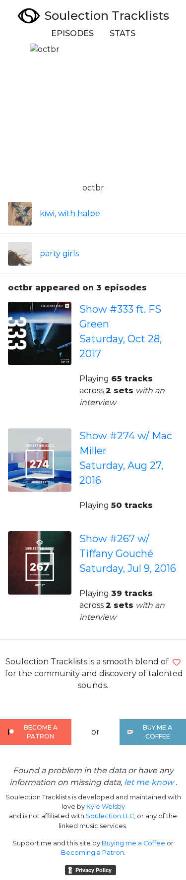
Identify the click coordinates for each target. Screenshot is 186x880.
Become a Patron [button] (41, 732)
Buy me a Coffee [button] (157, 732)
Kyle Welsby (105, 806)
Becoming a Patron (92, 852)
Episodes (72, 33)
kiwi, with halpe (70, 213)
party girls (59, 253)
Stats (122, 33)
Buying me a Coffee (133, 843)
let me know (149, 782)
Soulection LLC (110, 816)
